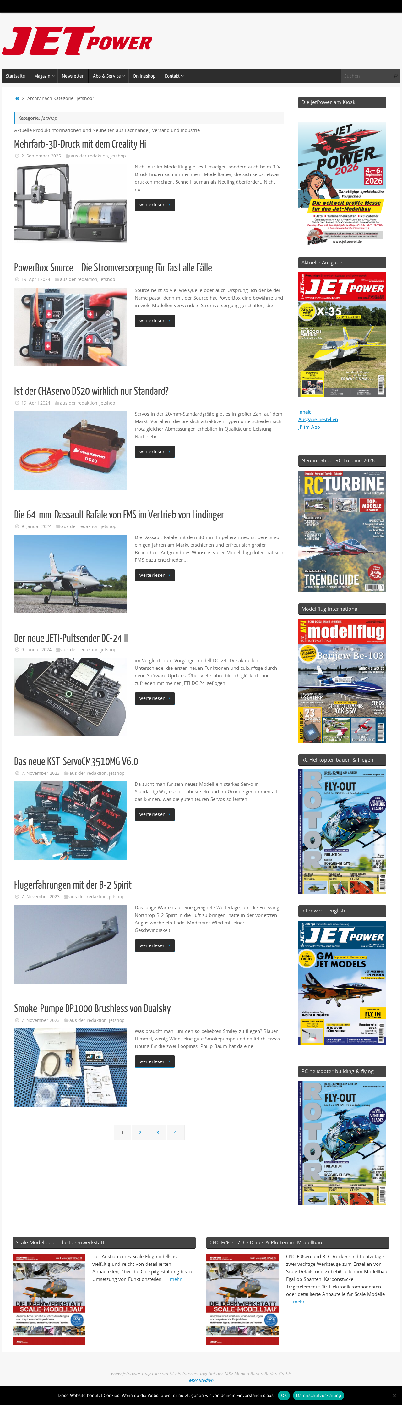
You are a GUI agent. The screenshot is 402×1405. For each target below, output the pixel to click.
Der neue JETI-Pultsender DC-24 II (71, 638)
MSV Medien (201, 1380)
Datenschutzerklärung (318, 1395)
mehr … (178, 1279)
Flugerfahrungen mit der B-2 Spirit (73, 885)
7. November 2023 (40, 773)
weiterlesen (152, 204)
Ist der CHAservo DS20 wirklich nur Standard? (91, 391)
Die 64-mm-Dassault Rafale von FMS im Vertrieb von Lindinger (119, 515)
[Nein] (394, 1395)
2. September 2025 (41, 156)
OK (284, 1395)
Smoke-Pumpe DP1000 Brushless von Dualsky (92, 1009)
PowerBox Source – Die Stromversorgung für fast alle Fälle (113, 268)
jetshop (118, 156)
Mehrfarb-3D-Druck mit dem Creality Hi (80, 144)
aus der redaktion (89, 156)
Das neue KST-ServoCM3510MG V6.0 (76, 762)
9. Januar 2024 (36, 526)
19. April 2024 (35, 279)
